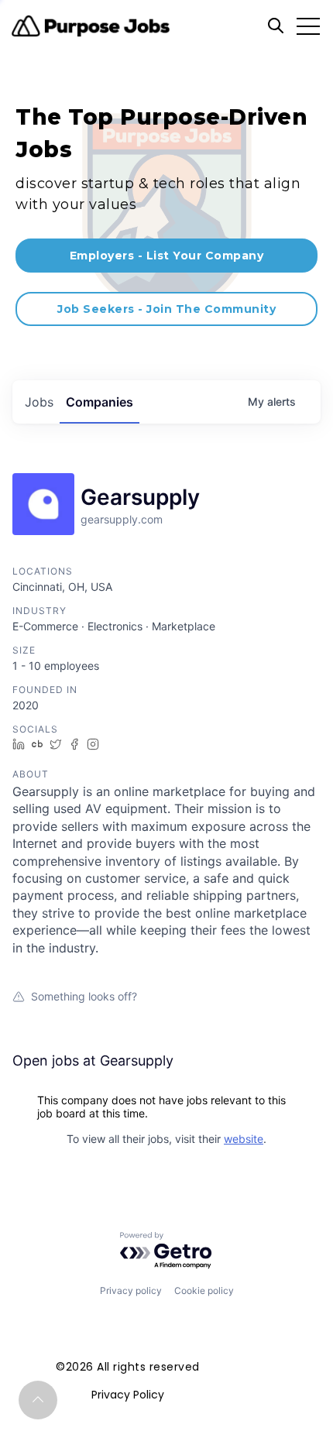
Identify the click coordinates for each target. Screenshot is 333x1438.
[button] (38, 1400)
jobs (39, 402)
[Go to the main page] (90, 26)
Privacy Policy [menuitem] (127, 1394)
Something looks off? (84, 996)
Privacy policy (131, 1290)
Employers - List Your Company (167, 256)
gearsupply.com (122, 519)
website (243, 1138)
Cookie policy (204, 1290)
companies (99, 402)
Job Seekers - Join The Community (166, 309)
